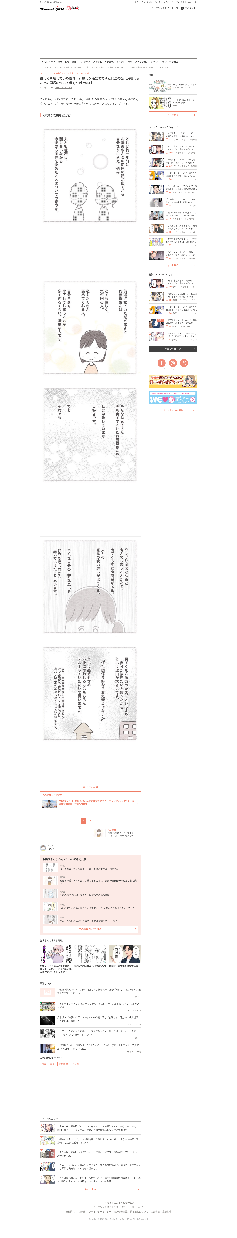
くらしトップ (48, 61)
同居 (43, 1064)
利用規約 (81, 1211)
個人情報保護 (121, 1211)
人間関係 (109, 61)
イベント (120, 61)
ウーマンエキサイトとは (105, 1207)
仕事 (60, 61)
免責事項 (155, 1211)
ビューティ (158, 2)
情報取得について (139, 1211)
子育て (135, 2)
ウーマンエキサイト (63, 88)
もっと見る (90, 1189)
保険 (74, 61)
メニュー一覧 (191, 2)
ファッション (141, 61)
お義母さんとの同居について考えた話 (72, 73)
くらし (142, 2)
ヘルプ (140, 1207)
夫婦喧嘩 (63, 1064)
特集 (151, 75)
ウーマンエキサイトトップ (164, 8)
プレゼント (180, 2)
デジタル (173, 61)
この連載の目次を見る (90, 929)
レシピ (149, 2)
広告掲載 (166, 1211)
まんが (166, 2)
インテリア (84, 61)
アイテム (97, 61)
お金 (67, 61)
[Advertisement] (118, 35)
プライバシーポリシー (100, 1211)
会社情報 (70, 1211)
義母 (52, 1064)
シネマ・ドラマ (159, 61)
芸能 (130, 61)
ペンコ (75, 1064)
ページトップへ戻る (173, 410)
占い (172, 2)
